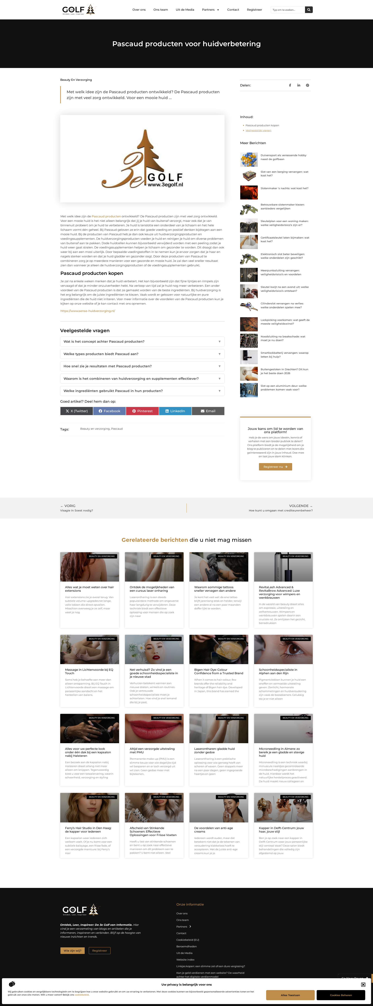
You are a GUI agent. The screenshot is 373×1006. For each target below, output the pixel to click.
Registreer (254, 9)
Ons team (160, 9)
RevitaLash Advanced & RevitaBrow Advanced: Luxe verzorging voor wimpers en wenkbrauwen (279, 592)
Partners (208, 9)
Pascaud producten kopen (262, 125)
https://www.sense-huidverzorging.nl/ (87, 311)
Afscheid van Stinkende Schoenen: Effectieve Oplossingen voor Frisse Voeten (153, 831)
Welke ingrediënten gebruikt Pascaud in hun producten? (142, 391)
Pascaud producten (106, 216)
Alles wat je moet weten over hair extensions (89, 588)
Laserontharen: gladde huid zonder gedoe (214, 750)
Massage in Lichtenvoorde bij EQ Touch (89, 671)
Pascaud (117, 428)
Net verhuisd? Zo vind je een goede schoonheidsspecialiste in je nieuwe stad (154, 673)
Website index (185, 959)
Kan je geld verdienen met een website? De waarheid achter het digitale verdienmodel (210, 974)
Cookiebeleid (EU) (187, 939)
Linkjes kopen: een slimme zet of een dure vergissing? (210, 966)
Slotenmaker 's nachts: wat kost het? (284, 188)
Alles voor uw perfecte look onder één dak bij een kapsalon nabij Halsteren (88, 752)
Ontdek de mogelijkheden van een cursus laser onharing (152, 588)
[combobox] (288, 9)
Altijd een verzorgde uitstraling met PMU (152, 750)
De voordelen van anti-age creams (213, 829)
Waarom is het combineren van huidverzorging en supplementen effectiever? (142, 379)
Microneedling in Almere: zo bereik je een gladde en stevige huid (281, 752)
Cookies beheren (341, 995)
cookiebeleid (82, 994)
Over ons (139, 9)
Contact (233, 9)
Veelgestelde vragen (258, 130)
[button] (363, 985)
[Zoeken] (309, 9)
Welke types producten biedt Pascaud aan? (142, 354)
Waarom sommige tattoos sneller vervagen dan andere (215, 588)
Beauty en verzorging (76, 80)
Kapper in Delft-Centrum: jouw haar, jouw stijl (281, 829)
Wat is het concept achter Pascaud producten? (142, 341)
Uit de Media (185, 9)
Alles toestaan (290, 995)
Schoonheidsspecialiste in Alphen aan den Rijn (278, 671)
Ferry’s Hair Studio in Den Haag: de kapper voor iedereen (88, 829)
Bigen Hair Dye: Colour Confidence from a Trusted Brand (218, 671)
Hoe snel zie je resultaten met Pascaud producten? (142, 366)
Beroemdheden (186, 946)
